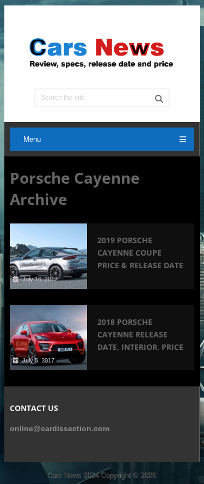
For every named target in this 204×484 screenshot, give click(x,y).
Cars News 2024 (72, 475)
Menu (32, 139)
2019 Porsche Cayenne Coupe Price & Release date (140, 252)
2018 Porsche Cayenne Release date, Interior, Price (140, 334)
